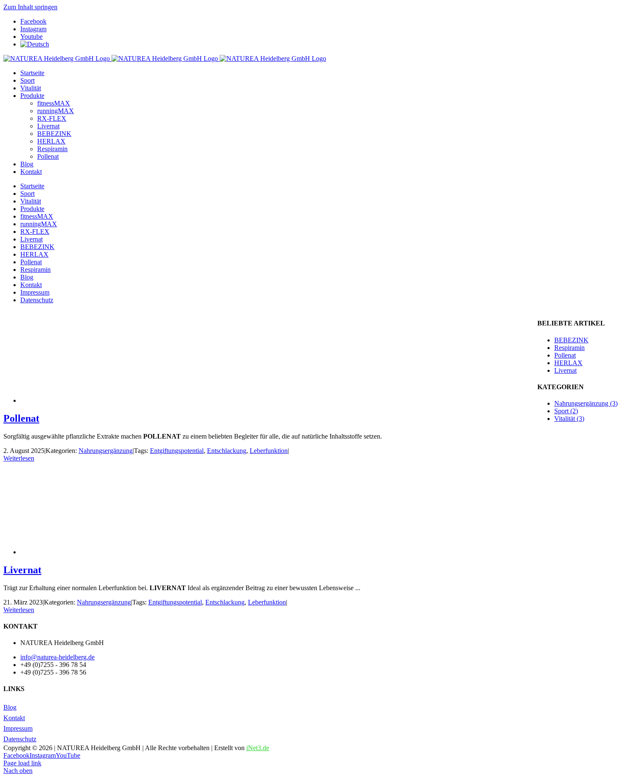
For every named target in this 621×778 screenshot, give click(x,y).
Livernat (22, 569)
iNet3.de (257, 747)
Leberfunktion (269, 450)
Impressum (18, 728)
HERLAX (568, 362)
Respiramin (569, 347)
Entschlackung (226, 450)
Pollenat (21, 418)
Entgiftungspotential (177, 450)
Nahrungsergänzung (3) (586, 403)
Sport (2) (566, 411)
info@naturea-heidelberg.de (57, 657)
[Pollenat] (87, 400)
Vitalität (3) (569, 418)
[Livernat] (87, 552)
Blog (9, 707)
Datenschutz (19, 739)
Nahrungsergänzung (106, 450)
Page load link (22, 763)
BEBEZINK (571, 340)
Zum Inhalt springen (30, 7)
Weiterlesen (18, 458)
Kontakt (14, 717)
